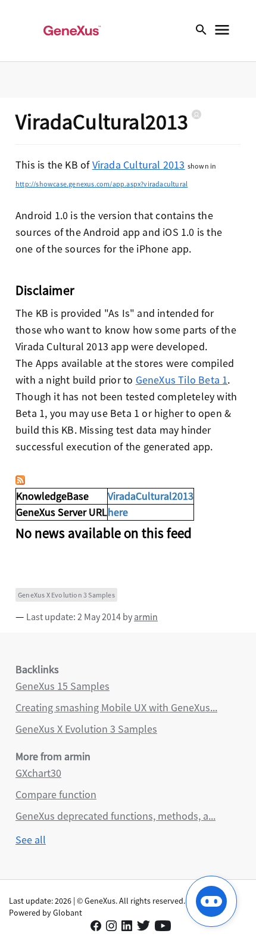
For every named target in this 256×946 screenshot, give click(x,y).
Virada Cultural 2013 (138, 165)
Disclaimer (44, 290)
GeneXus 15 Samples (62, 686)
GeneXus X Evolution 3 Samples (66, 594)
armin (146, 617)
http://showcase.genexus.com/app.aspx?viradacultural (101, 183)
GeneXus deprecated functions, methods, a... (115, 816)
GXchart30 (38, 773)
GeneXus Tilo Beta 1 (182, 380)
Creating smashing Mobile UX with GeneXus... (116, 707)
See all (30, 840)
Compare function (55, 794)
